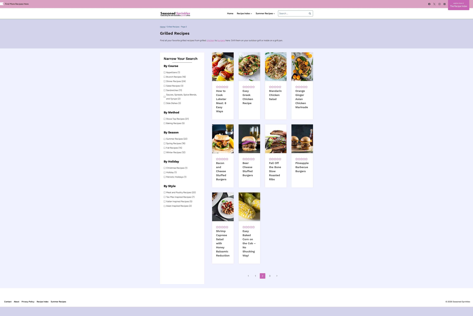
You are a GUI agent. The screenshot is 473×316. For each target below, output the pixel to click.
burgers (221, 40)
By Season (171, 132)
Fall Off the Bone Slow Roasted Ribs (275, 171)
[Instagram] (439, 4)
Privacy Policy (28, 301)
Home (230, 13)
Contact (7, 301)
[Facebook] (429, 4)
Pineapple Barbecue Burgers (302, 167)
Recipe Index (42, 301)
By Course (171, 66)
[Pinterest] (444, 4)
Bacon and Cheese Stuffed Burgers (221, 171)
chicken (210, 40)
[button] (217, 87)
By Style (170, 186)
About (16, 301)
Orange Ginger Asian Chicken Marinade (301, 99)
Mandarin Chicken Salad (275, 95)
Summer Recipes (58, 301)
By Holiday (171, 161)
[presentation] (223, 66)
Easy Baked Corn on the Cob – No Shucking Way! (249, 243)
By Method (171, 112)
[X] (434, 4)
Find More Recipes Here (17, 4)
